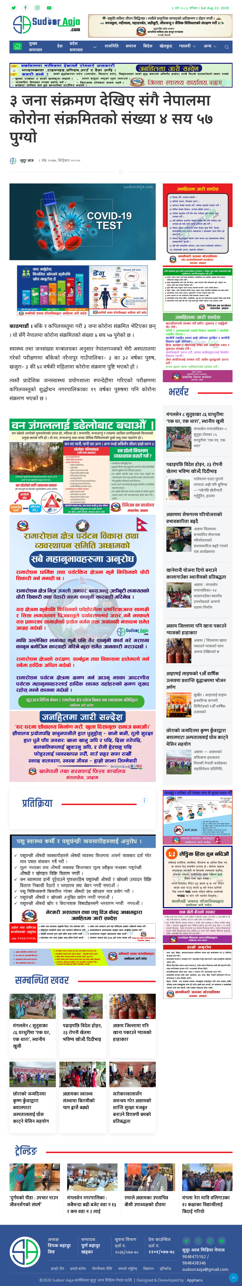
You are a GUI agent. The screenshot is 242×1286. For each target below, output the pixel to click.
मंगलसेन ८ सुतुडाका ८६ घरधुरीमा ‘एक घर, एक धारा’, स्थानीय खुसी (31, 1036)
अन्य (207, 46)
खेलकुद (166, 46)
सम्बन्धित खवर (42, 981)
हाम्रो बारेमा (78, 1268)
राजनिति (112, 46)
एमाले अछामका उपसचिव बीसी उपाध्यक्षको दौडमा (146, 1201)
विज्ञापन (148, 1268)
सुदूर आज (27, 160)
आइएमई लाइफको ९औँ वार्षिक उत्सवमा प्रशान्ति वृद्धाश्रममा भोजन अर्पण (196, 681)
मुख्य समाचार (35, 47)
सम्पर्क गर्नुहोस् (127, 1268)
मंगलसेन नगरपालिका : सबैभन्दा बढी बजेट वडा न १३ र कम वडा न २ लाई (91, 1205)
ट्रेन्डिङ (26, 1152)
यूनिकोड (165, 1268)
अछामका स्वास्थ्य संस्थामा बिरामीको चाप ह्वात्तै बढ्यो (79, 1101)
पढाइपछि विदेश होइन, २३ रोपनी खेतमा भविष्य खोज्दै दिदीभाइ (82, 1033)
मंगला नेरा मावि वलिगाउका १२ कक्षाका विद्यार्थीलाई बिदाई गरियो (206, 1205)
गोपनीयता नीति (102, 1268)
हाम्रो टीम (57, 1268)
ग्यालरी (185, 46)
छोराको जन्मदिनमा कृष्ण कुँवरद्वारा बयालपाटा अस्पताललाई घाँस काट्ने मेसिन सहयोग (31, 1107)
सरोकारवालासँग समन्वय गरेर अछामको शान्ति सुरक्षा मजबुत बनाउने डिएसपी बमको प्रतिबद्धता (132, 1107)
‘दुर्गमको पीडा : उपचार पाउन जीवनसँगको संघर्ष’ (33, 1201)
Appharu (195, 1280)
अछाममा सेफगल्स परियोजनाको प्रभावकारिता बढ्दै (194, 518)
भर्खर (179, 393)
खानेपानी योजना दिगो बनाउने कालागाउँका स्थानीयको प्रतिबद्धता (196, 573)
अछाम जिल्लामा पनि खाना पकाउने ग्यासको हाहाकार (132, 1033)
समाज (131, 46)
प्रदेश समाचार (76, 47)
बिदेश (147, 46)
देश (60, 46)
